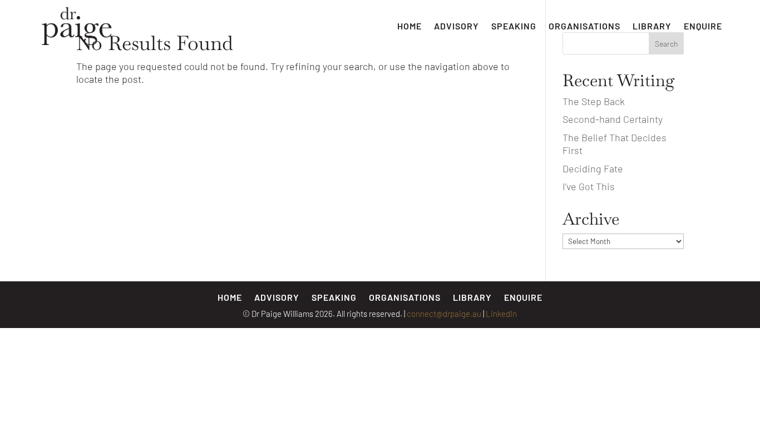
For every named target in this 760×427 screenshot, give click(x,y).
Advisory (456, 26)
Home (409, 26)
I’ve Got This (588, 186)
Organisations (584, 26)
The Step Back (593, 101)
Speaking (513, 26)
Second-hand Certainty (612, 119)
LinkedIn (501, 314)
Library (652, 26)
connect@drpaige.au (444, 314)
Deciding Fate (592, 168)
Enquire (703, 26)
